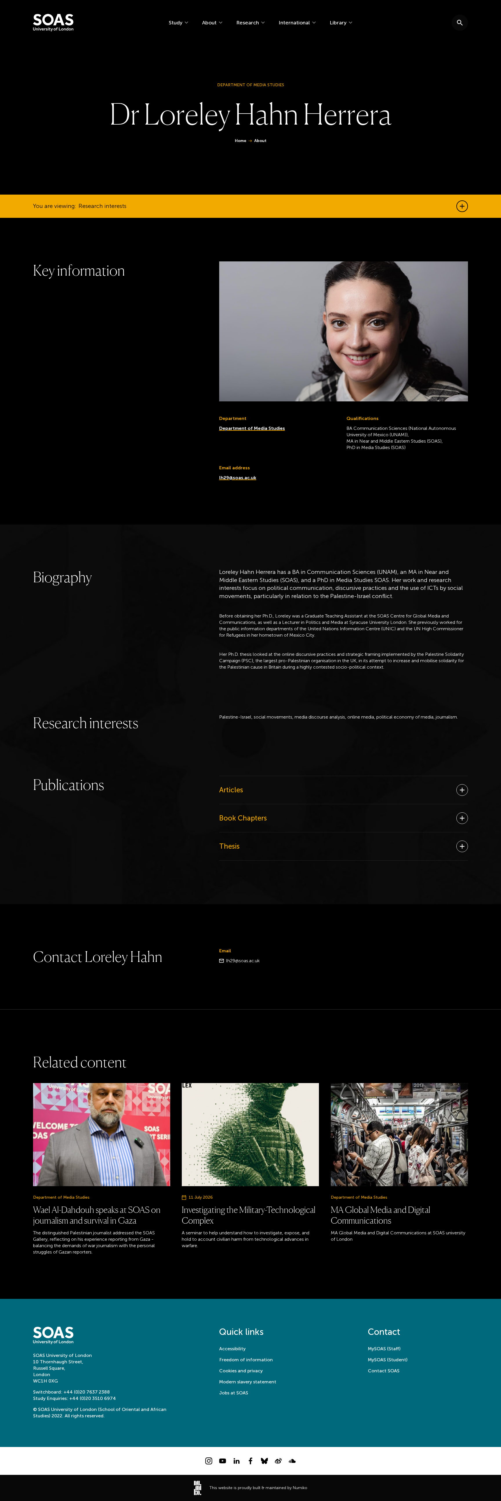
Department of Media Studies (252, 428)
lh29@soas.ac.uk (237, 477)
